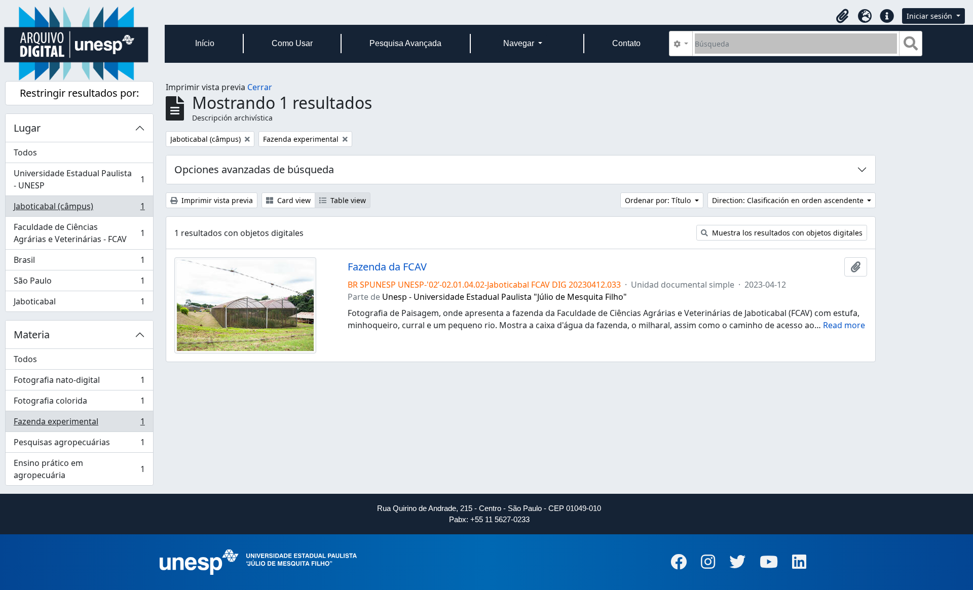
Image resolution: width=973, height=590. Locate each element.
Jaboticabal (79, 303)
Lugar (27, 128)
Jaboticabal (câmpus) (79, 209)
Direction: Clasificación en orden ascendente (789, 200)
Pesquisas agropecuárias (79, 445)
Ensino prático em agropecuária (79, 469)
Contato (626, 43)
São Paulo (79, 283)
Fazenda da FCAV (387, 267)
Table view (347, 200)
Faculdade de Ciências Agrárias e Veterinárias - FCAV (79, 233)
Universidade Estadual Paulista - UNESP (79, 179)
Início (204, 43)
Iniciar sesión (930, 16)
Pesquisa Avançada (405, 43)
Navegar (519, 43)
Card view (293, 200)
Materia (32, 334)
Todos (25, 152)
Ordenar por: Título (659, 200)
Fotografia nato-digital (79, 382)
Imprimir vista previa (216, 200)
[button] (842, 16)
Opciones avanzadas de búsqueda (254, 169)
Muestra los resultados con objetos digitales (786, 233)
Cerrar (259, 87)
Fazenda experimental (79, 424)
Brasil (79, 262)
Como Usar (292, 43)
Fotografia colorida (79, 403)
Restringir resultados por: (79, 93)
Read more (844, 325)
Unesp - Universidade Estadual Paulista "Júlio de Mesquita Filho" (504, 296)
